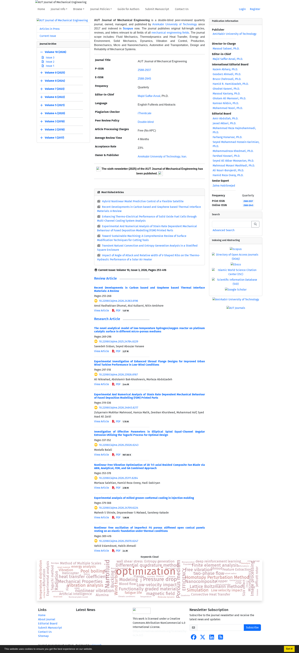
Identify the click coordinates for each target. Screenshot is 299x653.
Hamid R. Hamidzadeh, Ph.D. (231, 83)
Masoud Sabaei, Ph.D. (226, 48)
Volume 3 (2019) (55, 121)
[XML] (169, 270)
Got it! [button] (289, 649)
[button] (93, 649)
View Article (101, 310)
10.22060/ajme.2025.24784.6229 (118, 341)
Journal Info (58, 9)
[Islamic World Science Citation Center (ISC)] (235, 272)
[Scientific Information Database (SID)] (235, 281)
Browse (77, 9)
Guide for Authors (128, 9)
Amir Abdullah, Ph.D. (225, 118)
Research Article (107, 319)
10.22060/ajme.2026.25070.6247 (118, 541)
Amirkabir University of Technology (174, 24)
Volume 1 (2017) (54, 137)
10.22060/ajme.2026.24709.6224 (118, 507)
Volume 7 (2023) (54, 89)
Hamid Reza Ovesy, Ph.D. (228, 175)
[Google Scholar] (236, 289)
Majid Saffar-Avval (149, 95)
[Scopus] (236, 249)
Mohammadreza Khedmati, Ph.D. (233, 151)
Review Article (105, 278)
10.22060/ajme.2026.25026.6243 (118, 445)
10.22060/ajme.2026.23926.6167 (118, 374)
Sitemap (43, 636)
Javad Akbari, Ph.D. (224, 123)
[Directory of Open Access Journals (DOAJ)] (235, 256)
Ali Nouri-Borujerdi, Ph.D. (228, 170)
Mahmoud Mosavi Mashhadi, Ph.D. (234, 165)
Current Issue (48, 36)
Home (41, 9)
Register (255, 9)
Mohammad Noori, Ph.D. (228, 108)
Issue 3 (49, 57)
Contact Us (181, 9)
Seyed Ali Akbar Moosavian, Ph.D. (233, 160)
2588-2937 (144, 70)
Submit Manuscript (157, 9)
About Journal (46, 619)
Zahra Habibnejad (224, 185)
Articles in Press (50, 28)
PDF (122, 310)
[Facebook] (193, 638)
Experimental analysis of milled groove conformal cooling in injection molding (144, 498)
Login (242, 9)
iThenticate (144, 113)
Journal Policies (100, 9)
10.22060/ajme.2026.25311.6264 (118, 478)
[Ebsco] (236, 264)
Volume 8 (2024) (55, 81)
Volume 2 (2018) (55, 129)
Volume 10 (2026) (55, 52)
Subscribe (252, 627)
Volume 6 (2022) (55, 97)
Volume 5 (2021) (55, 105)
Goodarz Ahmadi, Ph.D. (227, 74)
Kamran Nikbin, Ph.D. (226, 103)
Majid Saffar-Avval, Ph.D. (228, 59)
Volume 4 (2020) (55, 113)
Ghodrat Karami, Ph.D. (226, 88)
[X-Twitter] (202, 638)
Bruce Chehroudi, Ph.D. (227, 79)
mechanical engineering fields (170, 32)
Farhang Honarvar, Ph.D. (227, 137)
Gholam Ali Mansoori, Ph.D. (229, 98)
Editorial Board (47, 623)
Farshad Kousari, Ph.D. (226, 155)
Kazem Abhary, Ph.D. (225, 69)
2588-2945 (248, 205)
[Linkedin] (211, 638)
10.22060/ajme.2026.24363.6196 (118, 300)
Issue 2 (49, 61)
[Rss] (220, 638)
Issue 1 (49, 65)
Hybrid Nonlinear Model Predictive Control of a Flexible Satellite (143, 201)
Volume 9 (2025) (55, 72)
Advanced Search (223, 230)
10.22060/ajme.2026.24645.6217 (118, 407)
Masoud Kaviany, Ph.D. (226, 93)
